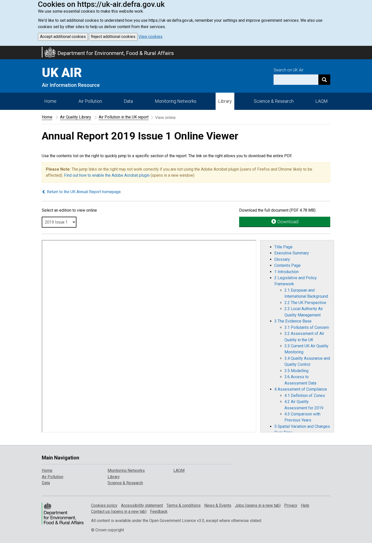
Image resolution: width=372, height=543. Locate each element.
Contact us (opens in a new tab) (119, 511)
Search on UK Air (288, 70)
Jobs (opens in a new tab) (258, 505)
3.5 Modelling (296, 370)
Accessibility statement (142, 505)
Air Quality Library (75, 117)
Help (305, 505)
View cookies (150, 36)
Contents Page (287, 265)
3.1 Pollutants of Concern (306, 327)
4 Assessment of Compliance (300, 389)
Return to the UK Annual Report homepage (83, 191)
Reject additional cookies (113, 36)
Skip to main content (3, 49)
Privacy (290, 505)
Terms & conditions (184, 505)
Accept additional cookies (63, 36)
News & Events (217, 505)
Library (225, 101)
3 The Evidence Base (293, 321)
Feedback (159, 511)
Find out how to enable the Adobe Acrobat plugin (107, 175)
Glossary (282, 259)
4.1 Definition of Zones (304, 395)
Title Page (283, 247)
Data (128, 101)
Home (50, 101)
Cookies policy (104, 505)
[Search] (324, 79)
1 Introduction (286, 271)
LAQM (321, 101)
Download (287, 222)
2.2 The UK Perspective (305, 302)
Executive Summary (291, 253)
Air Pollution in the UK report (124, 117)
